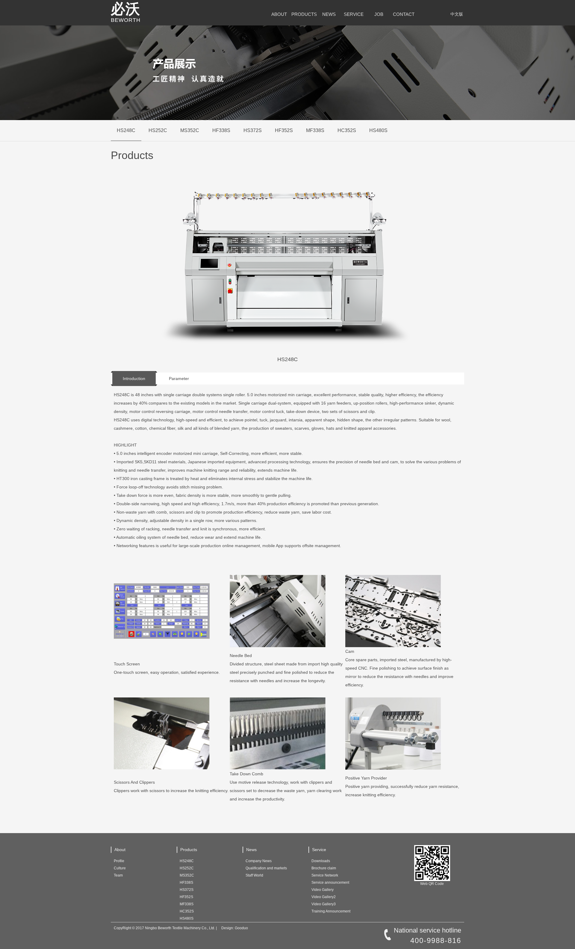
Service (354, 14)
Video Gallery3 (323, 904)
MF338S (315, 130)
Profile (119, 861)
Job (378, 14)
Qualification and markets (266, 868)
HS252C (158, 130)
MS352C (189, 130)
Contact (403, 14)
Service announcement (330, 882)
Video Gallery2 (323, 897)
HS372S (252, 130)
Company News (259, 861)
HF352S (284, 130)
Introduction (134, 378)
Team (118, 875)
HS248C (126, 130)
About (279, 14)
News (329, 14)
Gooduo (241, 928)
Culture (120, 868)
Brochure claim (323, 868)
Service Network (324, 875)
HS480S (378, 130)
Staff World (254, 875)
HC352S (347, 130)
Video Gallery (322, 890)
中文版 (456, 14)
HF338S (221, 130)
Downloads (320, 861)
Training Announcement (330, 911)
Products (303, 14)
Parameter (179, 378)
